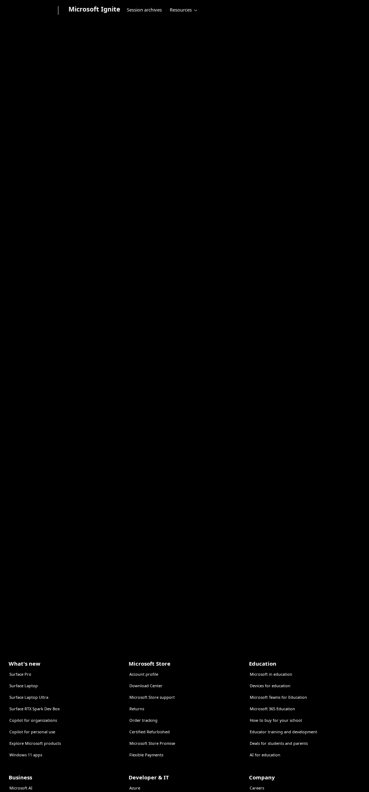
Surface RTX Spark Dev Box (34, 708)
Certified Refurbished (149, 731)
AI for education (265, 754)
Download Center (146, 685)
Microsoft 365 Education (272, 708)
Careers (257, 788)
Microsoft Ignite (94, 9)
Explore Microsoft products (35, 743)
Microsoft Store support (152, 697)
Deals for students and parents (279, 743)
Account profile (143, 674)
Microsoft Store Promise (152, 743)
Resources (181, 9)
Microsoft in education (271, 674)
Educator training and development (283, 731)
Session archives (144, 9)
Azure (134, 788)
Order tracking (143, 720)
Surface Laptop (23, 685)
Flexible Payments (146, 754)
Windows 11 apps (25, 754)
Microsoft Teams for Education (278, 697)
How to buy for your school (276, 720)
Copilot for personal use (32, 731)
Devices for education (270, 685)
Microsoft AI (20, 788)
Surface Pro (20, 674)
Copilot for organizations (33, 720)
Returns (136, 708)
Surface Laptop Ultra (28, 697)
